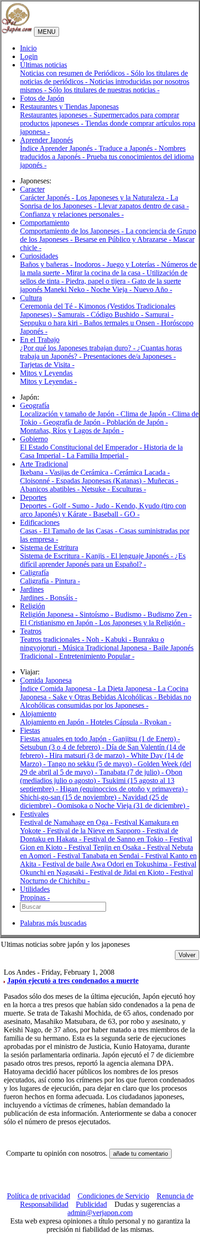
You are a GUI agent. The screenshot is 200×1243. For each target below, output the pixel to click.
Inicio (28, 48)
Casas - (31, 531)
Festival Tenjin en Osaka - (107, 847)
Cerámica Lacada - (142, 472)
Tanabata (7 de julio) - (132, 772)
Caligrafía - (37, 581)
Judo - (105, 506)
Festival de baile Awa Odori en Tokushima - (107, 864)
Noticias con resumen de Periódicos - (75, 73)
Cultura (31, 298)
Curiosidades (39, 256)
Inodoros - (90, 264)
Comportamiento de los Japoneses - (73, 231)
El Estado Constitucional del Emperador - (82, 447)
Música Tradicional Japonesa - (107, 648)
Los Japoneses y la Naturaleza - (123, 197)
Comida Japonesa (46, 680)
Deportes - (36, 506)
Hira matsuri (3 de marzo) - (90, 755)
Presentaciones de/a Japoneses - (129, 356)
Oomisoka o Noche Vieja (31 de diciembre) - (123, 805)
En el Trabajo (40, 339)
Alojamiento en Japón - (55, 722)
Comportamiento (44, 223)
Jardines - (35, 598)
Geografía (34, 405)
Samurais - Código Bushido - (101, 314)
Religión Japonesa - (50, 614)
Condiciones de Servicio (113, 1196)
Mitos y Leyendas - (48, 381)
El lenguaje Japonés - (143, 556)
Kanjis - (98, 556)
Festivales (34, 814)
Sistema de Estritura (49, 547)
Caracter (32, 189)
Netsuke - (96, 489)
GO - (132, 514)
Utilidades (35, 889)
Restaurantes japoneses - (56, 115)
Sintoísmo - (97, 614)
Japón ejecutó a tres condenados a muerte (73, 980)
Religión (32, 606)
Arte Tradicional (44, 464)
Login (29, 56)
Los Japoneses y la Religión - (142, 623)
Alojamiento (38, 714)
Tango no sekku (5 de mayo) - (92, 764)
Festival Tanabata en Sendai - (101, 856)
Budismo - (131, 614)
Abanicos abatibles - (50, 489)
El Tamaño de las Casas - (81, 531)
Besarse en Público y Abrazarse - (123, 239)
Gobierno (34, 439)
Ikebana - (34, 472)
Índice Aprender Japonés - (59, 148)
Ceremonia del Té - (49, 306)
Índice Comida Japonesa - (59, 689)
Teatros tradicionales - (53, 639)
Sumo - (83, 506)
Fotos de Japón (42, 98)
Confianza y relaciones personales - (72, 214)
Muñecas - (162, 481)
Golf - (62, 506)
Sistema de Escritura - (53, 556)
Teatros (30, 631)
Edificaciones (40, 522)
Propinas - (35, 897)
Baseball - (108, 514)
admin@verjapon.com (100, 1213)
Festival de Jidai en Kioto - (130, 872)
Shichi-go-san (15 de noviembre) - (71, 797)
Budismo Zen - (169, 614)
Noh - (95, 639)
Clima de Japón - (146, 414)
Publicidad (91, 1204)
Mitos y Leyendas (46, 373)
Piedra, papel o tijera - (99, 281)
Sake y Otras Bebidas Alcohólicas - (105, 697)
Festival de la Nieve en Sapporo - (97, 831)
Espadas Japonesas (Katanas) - (101, 481)
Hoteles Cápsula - (117, 722)
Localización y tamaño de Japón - (70, 414)
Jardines (32, 589)
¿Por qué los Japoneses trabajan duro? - (78, 348)
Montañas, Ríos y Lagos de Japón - (72, 430)
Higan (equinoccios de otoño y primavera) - (124, 789)
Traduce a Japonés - (129, 148)
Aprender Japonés (46, 140)
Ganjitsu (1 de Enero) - (146, 739)
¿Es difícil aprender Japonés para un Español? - (103, 560)
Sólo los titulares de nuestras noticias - (104, 90)
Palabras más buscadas (53, 923)
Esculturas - (129, 489)
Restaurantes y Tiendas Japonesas (69, 106)
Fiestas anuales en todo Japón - (66, 739)
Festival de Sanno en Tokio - (126, 839)
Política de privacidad (38, 1196)
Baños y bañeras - (47, 264)
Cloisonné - (38, 481)
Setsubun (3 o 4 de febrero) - (63, 747)
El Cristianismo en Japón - (59, 623)
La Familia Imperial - (97, 456)
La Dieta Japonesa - (128, 689)
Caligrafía (34, 572)
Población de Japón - (137, 422)
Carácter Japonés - (48, 197)
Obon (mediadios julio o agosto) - (101, 776)
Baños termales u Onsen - (122, 323)
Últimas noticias (43, 65)
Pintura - (67, 581)
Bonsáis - (63, 598)
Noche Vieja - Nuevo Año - (131, 289)
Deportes (33, 497)
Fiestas (30, 730)
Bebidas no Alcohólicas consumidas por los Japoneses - (105, 701)
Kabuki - (119, 639)
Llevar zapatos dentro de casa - (143, 206)
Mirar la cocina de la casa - (106, 273)
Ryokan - (157, 722)
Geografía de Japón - (75, 422)
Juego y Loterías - (134, 264)
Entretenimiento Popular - (96, 656)
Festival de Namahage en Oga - (67, 822)
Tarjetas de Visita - (47, 365)
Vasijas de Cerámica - (81, 472)
